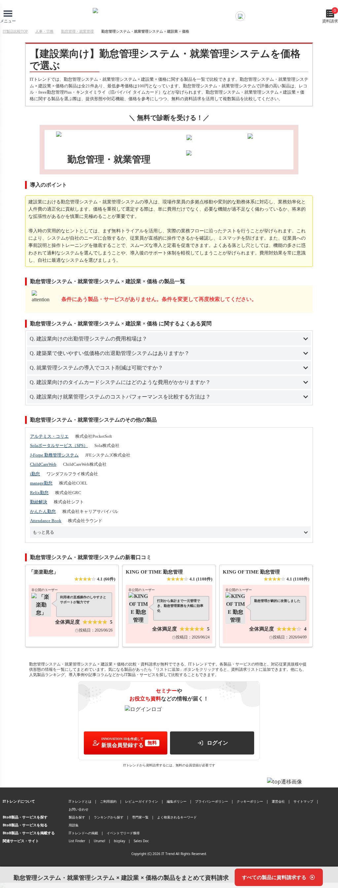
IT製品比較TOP (15, 31)
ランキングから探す (108, 817)
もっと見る (43, 532)
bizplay (119, 841)
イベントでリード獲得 (123, 833)
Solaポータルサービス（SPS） (59, 445)
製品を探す (77, 817)
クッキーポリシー (250, 801)
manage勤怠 (41, 483)
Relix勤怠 (39, 492)
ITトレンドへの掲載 (83, 833)
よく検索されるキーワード (177, 817)
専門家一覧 (140, 817)
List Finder (77, 841)
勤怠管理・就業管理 (77, 31)
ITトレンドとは (80, 801)
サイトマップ (303, 801)
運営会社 (278, 801)
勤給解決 (38, 501)
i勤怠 (35, 473)
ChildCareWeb (43, 464)
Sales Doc (141, 841)
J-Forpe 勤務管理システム (54, 455)
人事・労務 (44, 31)
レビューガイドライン (141, 801)
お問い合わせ (78, 809)
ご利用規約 (108, 801)
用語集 (74, 825)
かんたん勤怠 (43, 511)
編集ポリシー (176, 801)
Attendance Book (45, 520)
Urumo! (99, 841)
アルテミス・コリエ (49, 436)
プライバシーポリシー (211, 801)
